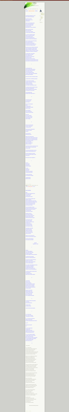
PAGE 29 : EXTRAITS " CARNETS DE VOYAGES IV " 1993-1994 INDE (43, 14)
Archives (41, 17)
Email (9, 0)
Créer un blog (2, 0)
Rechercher (7, 0)
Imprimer (3, 0)
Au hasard (5, 0)
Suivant (42, 22)
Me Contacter (42, 18)
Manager (11, 0)
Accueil (0, 0)
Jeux (10, 0)
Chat (8, 0)
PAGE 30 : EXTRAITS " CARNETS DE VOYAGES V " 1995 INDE (43, 13)
